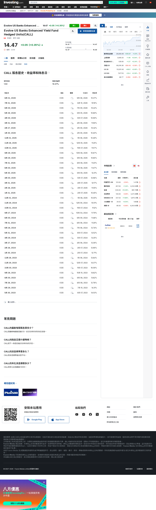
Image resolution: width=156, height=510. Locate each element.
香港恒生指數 (108, 54)
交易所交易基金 (11, 11)
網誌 (108, 407)
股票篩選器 (83, 7)
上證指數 (107, 58)
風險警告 (149, 469)
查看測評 (137, 226)
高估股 (66, 11)
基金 (36, 11)
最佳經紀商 (109, 214)
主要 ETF (23, 11)
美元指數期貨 (108, 77)
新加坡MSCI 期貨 (109, 61)
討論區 (41, 58)
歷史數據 (18, 64)
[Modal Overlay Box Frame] (23, 495)
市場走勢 (108, 166)
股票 (126, 27)
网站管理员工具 (113, 422)
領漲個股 (114, 172)
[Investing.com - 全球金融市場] (13, 2)
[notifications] (146, 2)
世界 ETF (30, 11)
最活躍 (106, 172)
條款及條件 (129, 469)
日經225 (107, 65)
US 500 (106, 73)
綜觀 (5, 64)
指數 (111, 27)
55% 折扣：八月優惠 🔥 (118, 2)
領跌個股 (123, 172)
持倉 (11, 64)
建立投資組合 (112, 417)
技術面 (32, 58)
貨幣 (105, 27)
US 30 (106, 69)
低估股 (59, 11)
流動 (108, 412)
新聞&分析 (22, 58)
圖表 (13, 58)
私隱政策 (140, 469)
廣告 (135, 412)
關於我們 (136, 407)
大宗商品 (119, 27)
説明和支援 (137, 417)
